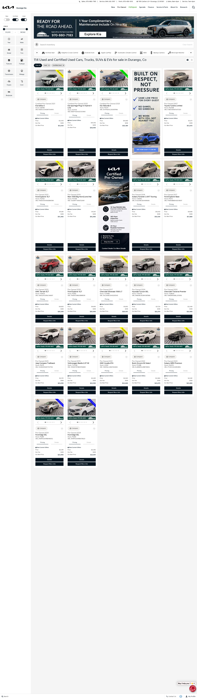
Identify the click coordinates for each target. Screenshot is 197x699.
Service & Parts (162, 7)
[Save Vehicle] (62, 99)
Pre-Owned (121, 7)
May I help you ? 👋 (185, 683)
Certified (15, 16)
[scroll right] (191, 53)
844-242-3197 (110, 1)
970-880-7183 (91, 1)
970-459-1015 (128, 1)
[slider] (4, 29)
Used (23, 16)
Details (56, 113)
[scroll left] (37, 53)
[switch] (7, 18)
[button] (193, 7)
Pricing (42, 113)
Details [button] (49, 150)
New (113, 7)
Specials (142, 7)
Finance (151, 7)
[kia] (8, 7)
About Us (174, 7)
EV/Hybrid (133, 7)
